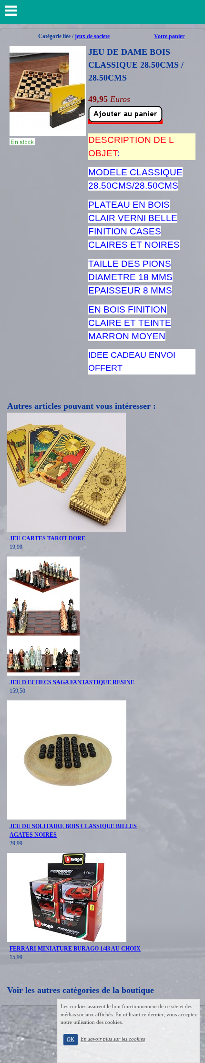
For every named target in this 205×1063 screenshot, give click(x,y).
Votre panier (169, 36)
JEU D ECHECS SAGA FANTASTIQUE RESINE (72, 682)
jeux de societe (92, 36)
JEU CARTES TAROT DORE (47, 538)
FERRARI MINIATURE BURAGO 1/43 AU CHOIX (75, 948)
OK (70, 1039)
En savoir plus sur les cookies (113, 1039)
